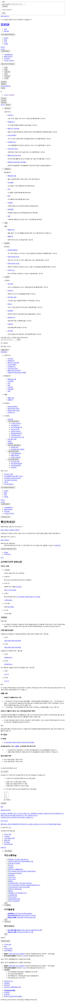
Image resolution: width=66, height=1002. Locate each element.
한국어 (6, 38)
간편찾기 (10, 203)
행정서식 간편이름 (13, 128)
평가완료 (3, 803)
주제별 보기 (11, 122)
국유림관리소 (8, 657)
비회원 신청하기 (15, 530)
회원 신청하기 (5, 530)
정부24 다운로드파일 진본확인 (17, 162)
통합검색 (3, 84)
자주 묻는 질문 (12, 297)
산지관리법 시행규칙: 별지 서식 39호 (28, 597)
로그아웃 (3, 98)
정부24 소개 (11, 317)
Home (6, 552)
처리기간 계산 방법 (10, 590)
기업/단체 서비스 (13, 149)
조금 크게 (7, 71)
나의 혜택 (10, 182)
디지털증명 (7, 905)
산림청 (17, 746)
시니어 (3, 49)
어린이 (3, 47)
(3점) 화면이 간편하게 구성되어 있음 (17, 786)
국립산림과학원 (16, 641)
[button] (5, 29)
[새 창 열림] (18, 859)
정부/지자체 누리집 (13, 263)
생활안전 (10, 236)
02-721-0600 (20, 954)
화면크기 (7, 64)
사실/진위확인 (12, 135)
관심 (9, 189)
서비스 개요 (7, 834)
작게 (6, 67)
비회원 (3, 88)
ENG (5, 40)
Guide (6, 44)
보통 (6, 69)
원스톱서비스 (12, 142)
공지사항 (10, 284)
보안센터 (7, 58)
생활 (6, 223)
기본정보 (7, 836)
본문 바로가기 (5, 16)
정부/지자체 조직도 (13, 257)
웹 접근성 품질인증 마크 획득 (13, 996)
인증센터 (10, 324)
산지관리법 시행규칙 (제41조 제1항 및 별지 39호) (19, 742)
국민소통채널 (8, 851)
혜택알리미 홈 (12, 176)
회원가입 (8, 86)
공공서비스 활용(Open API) (12, 987)
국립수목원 (7, 641)
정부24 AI (3, 81)
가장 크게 (7, 76)
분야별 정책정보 (13, 250)
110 (24, 956)
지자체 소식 (11, 270)
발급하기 (3, 847)
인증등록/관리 (8, 54)
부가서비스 (7, 921)
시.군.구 (6, 674)
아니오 (6, 771)
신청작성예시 (8, 600)
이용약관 (7, 992)
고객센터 (7, 277)
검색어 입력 (5, 4)
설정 (9, 216)
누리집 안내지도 (9, 60)
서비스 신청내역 (9, 95)
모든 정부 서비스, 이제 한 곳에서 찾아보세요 (14, 337)
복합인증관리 (8, 56)
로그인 (3, 86)
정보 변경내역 (8, 844)
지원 (5, 51)
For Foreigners (8, 34)
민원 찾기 (10, 115)
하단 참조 (18, 587)
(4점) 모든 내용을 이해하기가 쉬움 (16, 784)
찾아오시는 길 (8, 981)
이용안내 (10, 290)
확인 (2, 807)
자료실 (10, 304)
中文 (5, 42)
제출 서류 (7, 840)
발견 (9, 196)
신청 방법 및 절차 (9, 838)
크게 (6, 74)
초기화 (6, 78)
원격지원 (7, 985)
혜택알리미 (7, 169)
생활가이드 (11, 230)
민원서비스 (7, 108)
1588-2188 (12, 954)
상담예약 (10, 311)
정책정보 (7, 243)
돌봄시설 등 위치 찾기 (14, 155)
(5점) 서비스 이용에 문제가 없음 (16, 782)
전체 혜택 (10, 209)
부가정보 (7, 842)
